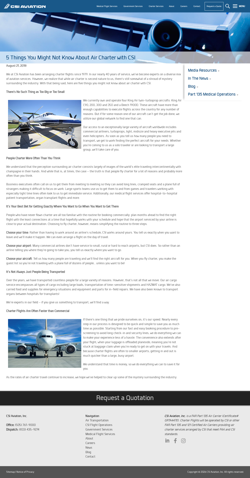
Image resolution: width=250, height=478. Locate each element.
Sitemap (10, 471)
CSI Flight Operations (98, 425)
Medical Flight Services (100, 434)
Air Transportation (97, 420)
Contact (90, 456)
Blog (191, 86)
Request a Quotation (125, 397)
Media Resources (202, 70)
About (89, 438)
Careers (90, 443)
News (88, 447)
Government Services (99, 429)
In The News (198, 78)
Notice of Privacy (25, 471)
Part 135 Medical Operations (212, 94)
